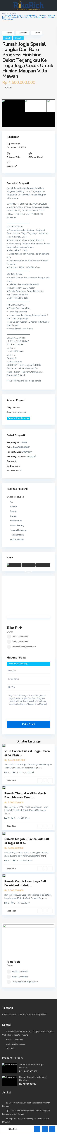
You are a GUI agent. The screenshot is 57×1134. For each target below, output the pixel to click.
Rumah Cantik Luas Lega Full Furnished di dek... (25, 883)
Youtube (10, 1048)
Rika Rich (14, 627)
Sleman (8, 87)
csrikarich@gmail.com (16, 1044)
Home (4, 13)
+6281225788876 (14, 1039)
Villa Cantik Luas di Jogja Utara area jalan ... (27, 753)
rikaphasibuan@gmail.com (24, 646)
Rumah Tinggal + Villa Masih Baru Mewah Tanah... (25, 795)
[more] (39, 767)
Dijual (7, 38)
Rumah (13, 13)
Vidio (10, 557)
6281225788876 (20, 636)
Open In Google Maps (18, 418)
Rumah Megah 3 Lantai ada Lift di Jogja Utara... (26, 841)
